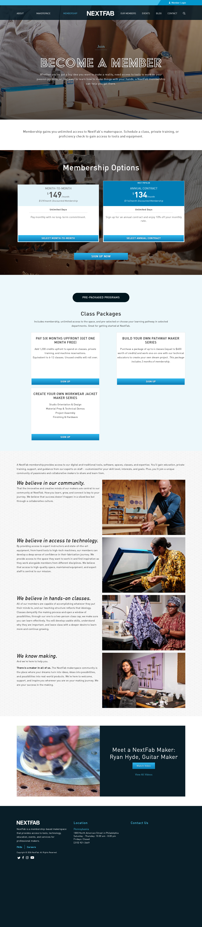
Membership (70, 13)
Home (100, 13)
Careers (31, 847)
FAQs (19, 847)
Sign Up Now (101, 256)
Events (146, 13)
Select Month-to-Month (58, 238)
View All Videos (143, 774)
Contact (172, 13)
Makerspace (43, 13)
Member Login (179, 2)
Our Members (128, 13)
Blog (159, 13)
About (20, 13)
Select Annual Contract (144, 238)
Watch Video (144, 765)
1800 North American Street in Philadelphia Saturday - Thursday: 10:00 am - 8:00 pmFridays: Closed (96, 835)
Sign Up (65, 381)
